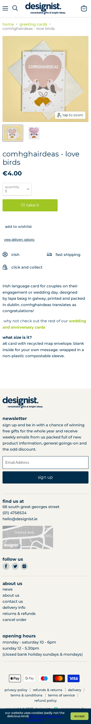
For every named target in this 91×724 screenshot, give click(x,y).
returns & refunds (19, 613)
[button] (17, 226)
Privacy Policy (16, 690)
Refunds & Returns (47, 690)
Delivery (74, 690)
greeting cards (33, 24)
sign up (45, 477)
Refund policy (45, 700)
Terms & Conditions (26, 695)
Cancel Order (15, 619)
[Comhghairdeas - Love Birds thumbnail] (13, 133)
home (8, 24)
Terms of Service (61, 695)
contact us (13, 601)
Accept (79, 716)
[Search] (15, 8)
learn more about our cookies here (43, 717)
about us (11, 595)
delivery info (14, 607)
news (8, 589)
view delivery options (19, 240)
